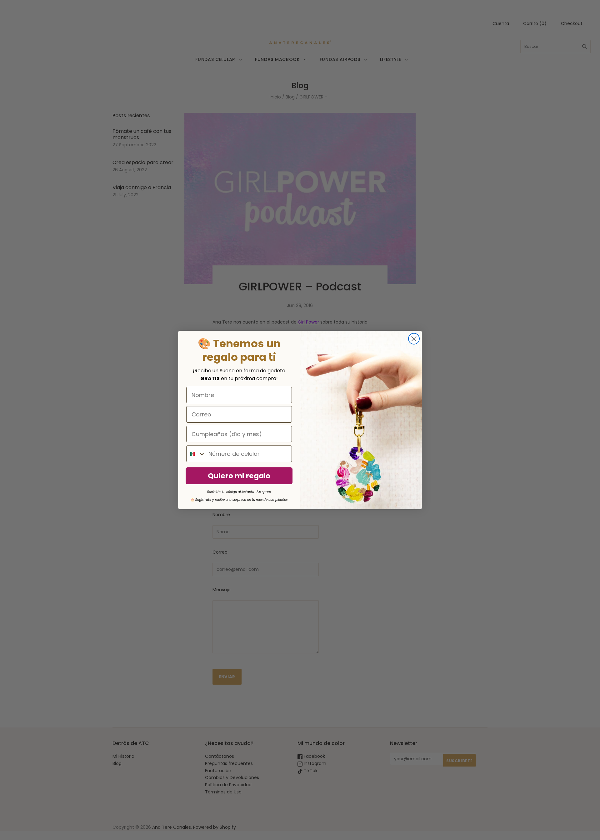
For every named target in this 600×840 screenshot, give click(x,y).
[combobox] (196, 454)
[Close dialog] (413, 338)
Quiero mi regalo (239, 476)
